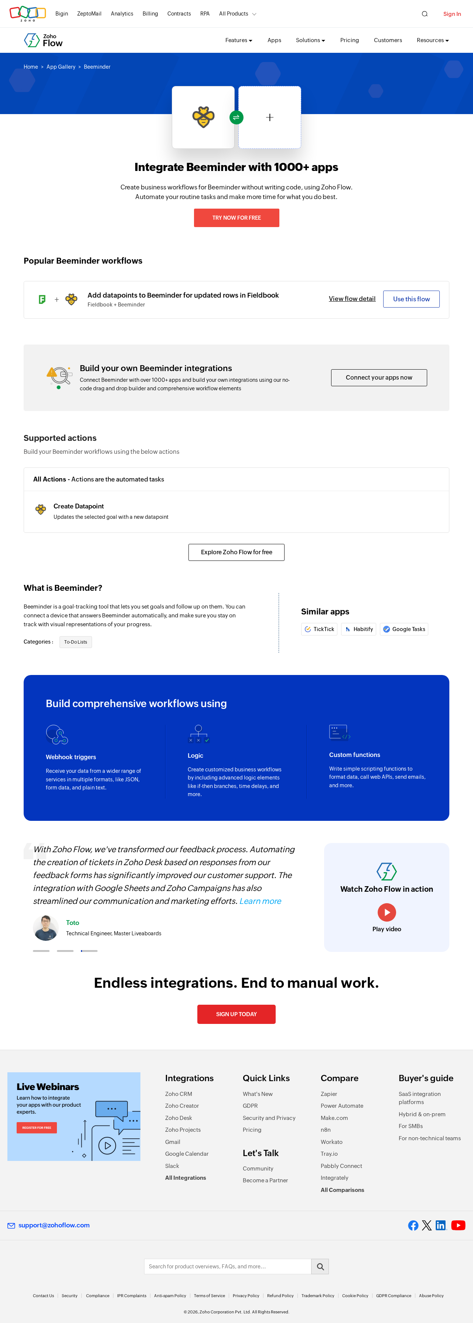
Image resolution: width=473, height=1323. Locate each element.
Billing (150, 14)
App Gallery (61, 67)
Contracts (179, 14)
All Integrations (185, 1178)
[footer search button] (320, 1266)
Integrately (334, 1178)
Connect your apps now (379, 377)
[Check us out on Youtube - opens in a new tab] (458, 1225)
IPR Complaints (131, 1295)
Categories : (39, 642)
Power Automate (342, 1106)
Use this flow (411, 299)
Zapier (329, 1094)
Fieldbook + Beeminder (116, 305)
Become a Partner (265, 1180)
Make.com (334, 1118)
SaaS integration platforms (420, 1098)
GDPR (250, 1106)
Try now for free (236, 218)
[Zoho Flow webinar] (73, 1116)
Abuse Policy (431, 1295)
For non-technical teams (430, 1138)
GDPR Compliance (393, 1295)
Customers (388, 40)
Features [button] (236, 40)
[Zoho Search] (425, 14)
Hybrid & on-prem (422, 1114)
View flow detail (352, 298)
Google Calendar (187, 1154)
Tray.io (329, 1154)
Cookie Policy (355, 1295)
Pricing (349, 40)
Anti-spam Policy (170, 1295)
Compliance (97, 1295)
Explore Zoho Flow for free (236, 552)
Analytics (122, 14)
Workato (332, 1142)
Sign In (452, 14)
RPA (205, 14)
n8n (326, 1130)
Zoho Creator (182, 1106)
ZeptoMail (89, 14)
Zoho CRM (178, 1094)
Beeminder (97, 67)
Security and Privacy (269, 1118)
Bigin (61, 14)
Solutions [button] (308, 40)
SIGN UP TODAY (236, 1014)
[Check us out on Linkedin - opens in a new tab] (441, 1225)
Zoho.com (27, 14)
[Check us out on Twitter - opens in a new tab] (427, 1225)
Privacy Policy (246, 1295)
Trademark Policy (318, 1295)
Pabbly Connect (341, 1166)
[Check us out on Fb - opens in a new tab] (413, 1225)
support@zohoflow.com (54, 1225)
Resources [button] (430, 40)
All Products (233, 14)
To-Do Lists (75, 642)
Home (31, 67)
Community (258, 1168)
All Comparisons (342, 1190)
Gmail (172, 1142)
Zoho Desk (178, 1118)
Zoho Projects (183, 1130)
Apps (274, 40)
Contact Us (43, 1295)
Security (70, 1295)
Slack (172, 1166)
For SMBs (411, 1126)
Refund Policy (280, 1295)
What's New (258, 1094)
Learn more (260, 901)
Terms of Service (209, 1295)
